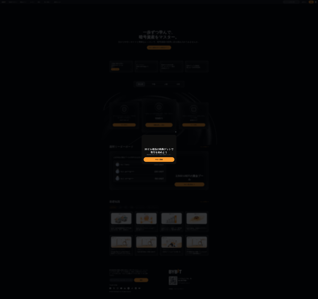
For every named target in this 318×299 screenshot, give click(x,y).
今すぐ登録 (159, 159)
